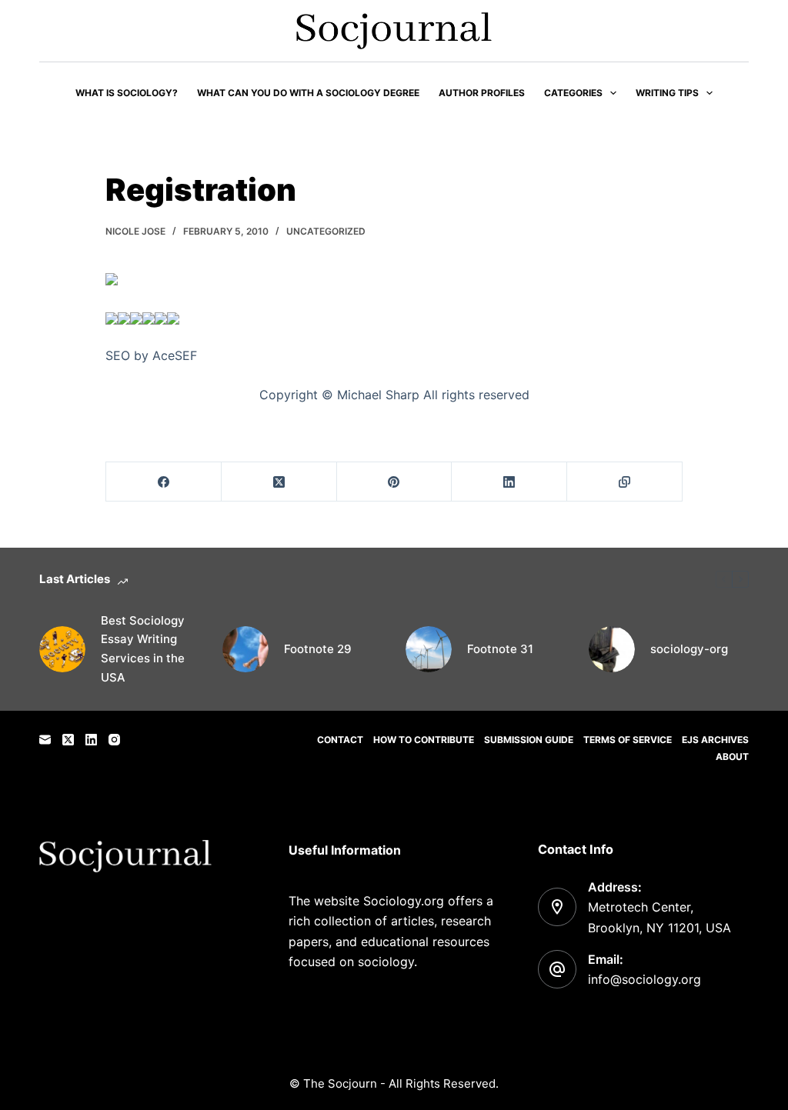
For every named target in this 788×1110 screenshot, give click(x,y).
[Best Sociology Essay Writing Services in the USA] (62, 649)
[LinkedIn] (509, 482)
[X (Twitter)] (279, 482)
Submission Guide (528, 739)
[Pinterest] (394, 482)
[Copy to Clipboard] (625, 482)
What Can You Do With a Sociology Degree (308, 92)
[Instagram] (114, 739)
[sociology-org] (612, 649)
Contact (340, 739)
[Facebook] (164, 482)
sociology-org (689, 649)
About (732, 756)
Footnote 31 (500, 649)
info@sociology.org (644, 979)
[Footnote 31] (429, 649)
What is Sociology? (126, 92)
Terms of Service (627, 739)
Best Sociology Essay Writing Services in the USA (143, 649)
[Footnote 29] (245, 649)
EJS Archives (715, 739)
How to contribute (423, 739)
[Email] (45, 739)
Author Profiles (482, 92)
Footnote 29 (318, 649)
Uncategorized (326, 231)
